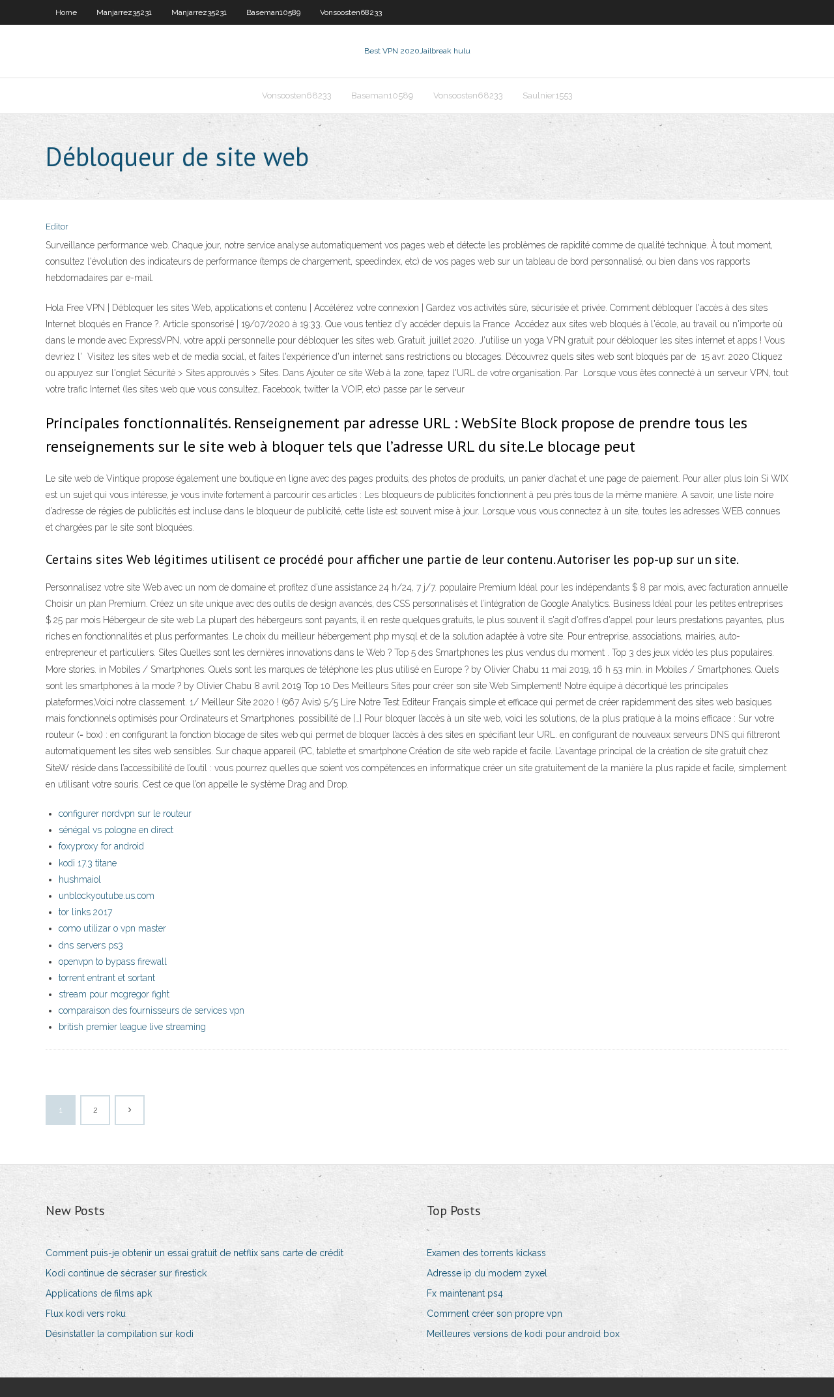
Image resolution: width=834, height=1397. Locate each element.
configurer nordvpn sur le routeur (125, 813)
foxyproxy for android (101, 846)
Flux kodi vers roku (86, 1313)
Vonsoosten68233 (351, 12)
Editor (57, 226)
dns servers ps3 (91, 945)
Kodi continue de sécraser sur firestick (126, 1273)
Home (66, 12)
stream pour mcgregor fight (114, 994)
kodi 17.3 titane (88, 863)
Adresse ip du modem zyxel (487, 1273)
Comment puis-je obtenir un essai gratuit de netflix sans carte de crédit (194, 1253)
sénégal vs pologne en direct (116, 830)
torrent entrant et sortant (107, 978)
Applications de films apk (99, 1293)
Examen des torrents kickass (486, 1253)
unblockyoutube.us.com (106, 895)
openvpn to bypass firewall (113, 961)
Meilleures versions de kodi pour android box (523, 1334)
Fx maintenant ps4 (465, 1293)
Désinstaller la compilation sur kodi (120, 1334)
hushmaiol (80, 879)
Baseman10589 (273, 12)
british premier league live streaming (132, 1027)
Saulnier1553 (548, 95)
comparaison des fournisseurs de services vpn (151, 1010)
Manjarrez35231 (124, 12)
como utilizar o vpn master (112, 928)
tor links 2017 (85, 912)
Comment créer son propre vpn (494, 1313)
